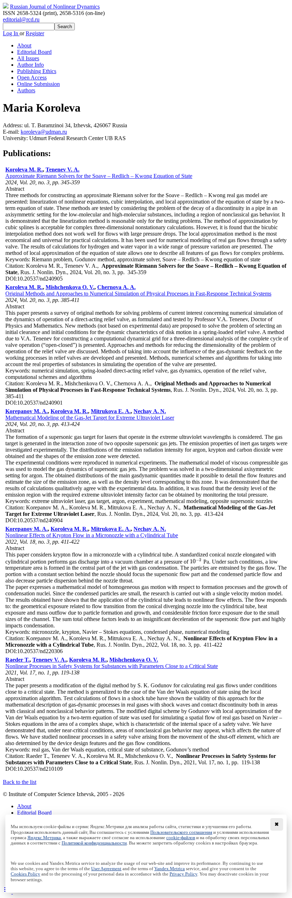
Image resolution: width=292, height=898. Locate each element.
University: (16, 138)
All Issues (28, 58)
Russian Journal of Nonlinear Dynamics (55, 7)
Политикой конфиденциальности (94, 843)
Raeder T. (17, 660)
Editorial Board (34, 52)
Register (35, 33)
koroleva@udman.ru (44, 132)
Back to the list (19, 782)
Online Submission (38, 84)
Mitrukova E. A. (111, 411)
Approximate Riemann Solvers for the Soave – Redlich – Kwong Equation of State (98, 176)
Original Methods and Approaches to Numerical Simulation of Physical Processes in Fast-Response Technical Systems (138, 294)
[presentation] (196, 561)
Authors (26, 90)
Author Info (30, 65)
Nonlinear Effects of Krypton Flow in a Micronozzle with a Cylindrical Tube (91, 535)
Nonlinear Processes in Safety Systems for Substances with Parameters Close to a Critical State (111, 666)
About (24, 45)
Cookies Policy (25, 874)
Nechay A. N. (150, 411)
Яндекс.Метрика (44, 837)
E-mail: (12, 132)
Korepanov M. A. (26, 411)
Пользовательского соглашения (181, 832)
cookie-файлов (180, 837)
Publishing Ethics (36, 71)
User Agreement (106, 868)
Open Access (32, 78)
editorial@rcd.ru (21, 19)
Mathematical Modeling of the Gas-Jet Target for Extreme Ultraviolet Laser (89, 418)
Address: (13, 125)
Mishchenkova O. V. (70, 287)
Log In (11, 33)
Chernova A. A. (116, 287)
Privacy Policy (183, 874)
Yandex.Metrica (169, 868)
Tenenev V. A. (62, 169)
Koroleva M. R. (24, 169)
